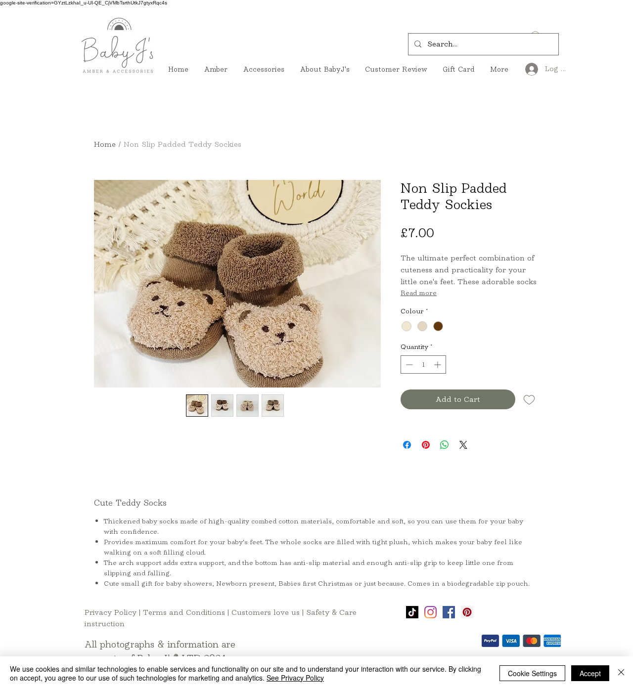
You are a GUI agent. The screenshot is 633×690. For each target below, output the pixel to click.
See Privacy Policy (295, 678)
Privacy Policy (110, 612)
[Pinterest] (467, 612)
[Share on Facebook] (407, 445)
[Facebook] (449, 612)
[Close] (621, 673)
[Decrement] (408, 364)
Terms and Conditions (184, 612)
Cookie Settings (532, 673)
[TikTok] (412, 612)
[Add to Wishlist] (529, 399)
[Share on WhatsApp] (445, 445)
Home (105, 144)
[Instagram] (430, 612)
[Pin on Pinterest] (426, 445)
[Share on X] (463, 445)
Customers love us (265, 612)
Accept (590, 673)
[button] (468, 97)
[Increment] (438, 364)
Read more (419, 293)
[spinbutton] (423, 364)
